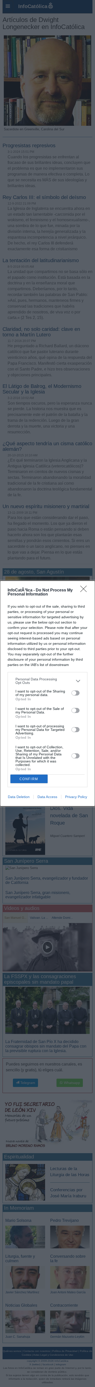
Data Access (47, 797)
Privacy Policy (76, 797)
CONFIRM (29, 779)
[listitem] (47, 680)
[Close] (85, 590)
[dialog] (47, 693)
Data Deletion (19, 797)
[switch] (75, 693)
